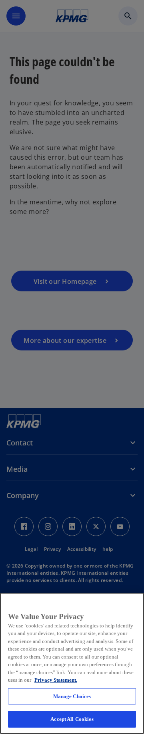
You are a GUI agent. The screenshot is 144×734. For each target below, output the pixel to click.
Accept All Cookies (71, 719)
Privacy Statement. (55, 680)
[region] (72, 663)
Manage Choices (72, 696)
